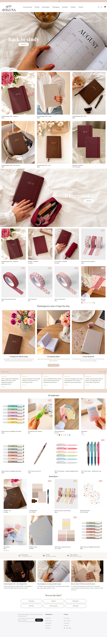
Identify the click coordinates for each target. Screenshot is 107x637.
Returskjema (48, 623)
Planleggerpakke (33, 510)
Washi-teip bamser (32, 299)
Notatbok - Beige (33, 547)
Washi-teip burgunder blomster (8, 299)
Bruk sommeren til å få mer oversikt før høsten (83, 584)
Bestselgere (46, 7)
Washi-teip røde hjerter (60, 299)
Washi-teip (31, 606)
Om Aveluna (66, 618)
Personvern (48, 628)
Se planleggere (53, 365)
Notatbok (65, 7)
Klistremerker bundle (85, 510)
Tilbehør (72, 7)
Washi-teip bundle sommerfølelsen (63, 510)
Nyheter (37, 7)
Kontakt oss (48, 618)
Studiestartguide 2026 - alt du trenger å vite (15, 584)
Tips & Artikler (67, 620)
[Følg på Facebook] (64, 628)
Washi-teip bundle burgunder (88, 261)
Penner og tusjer (53, 606)
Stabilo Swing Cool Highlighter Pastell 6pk (11, 431)
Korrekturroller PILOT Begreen (35, 431)
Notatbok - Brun (7, 510)
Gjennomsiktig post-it (59, 431)
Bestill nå (23, 44)
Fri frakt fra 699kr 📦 (53, 1)
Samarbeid (66, 625)
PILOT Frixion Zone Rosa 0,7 (34, 471)
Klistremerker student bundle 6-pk (62, 547)
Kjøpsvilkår (47, 625)
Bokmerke (83, 299)
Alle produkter (27, 7)
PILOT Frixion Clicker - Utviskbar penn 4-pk (91, 471)
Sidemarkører (84, 431)
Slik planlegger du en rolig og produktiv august (49, 584)
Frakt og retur (48, 620)
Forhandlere (66, 623)
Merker (81, 7)
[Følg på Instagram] (67, 628)
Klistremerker (76, 601)
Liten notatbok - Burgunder (61, 261)
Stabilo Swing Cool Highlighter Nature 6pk (11, 471)
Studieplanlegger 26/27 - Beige (44, 116)
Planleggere (56, 7)
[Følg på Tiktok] (70, 628)
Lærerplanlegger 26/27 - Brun (44, 165)
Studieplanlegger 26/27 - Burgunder (9, 116)
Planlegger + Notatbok (77, 165)
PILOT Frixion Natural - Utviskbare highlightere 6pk (66, 471)
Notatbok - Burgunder (33, 261)
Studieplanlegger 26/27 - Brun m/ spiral (10, 165)
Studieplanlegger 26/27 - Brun (79, 116)
